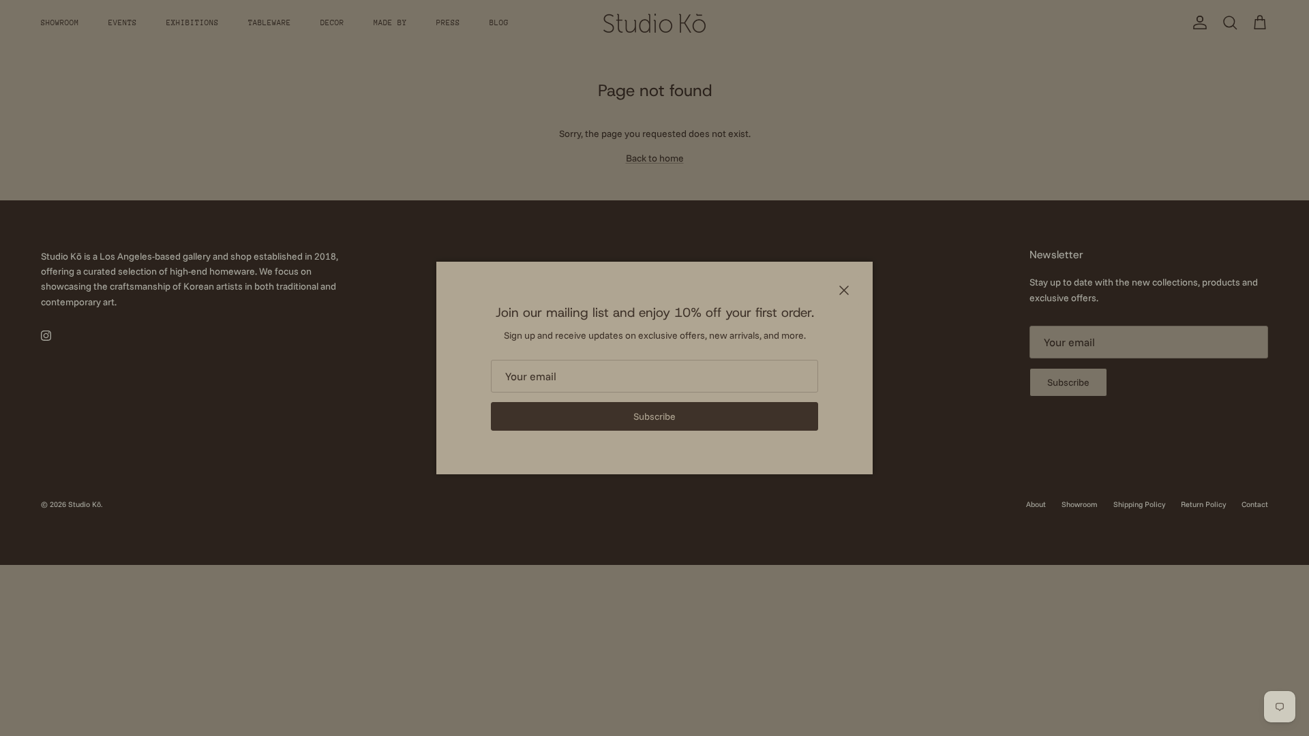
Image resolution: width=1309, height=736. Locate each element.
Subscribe (654, 416)
